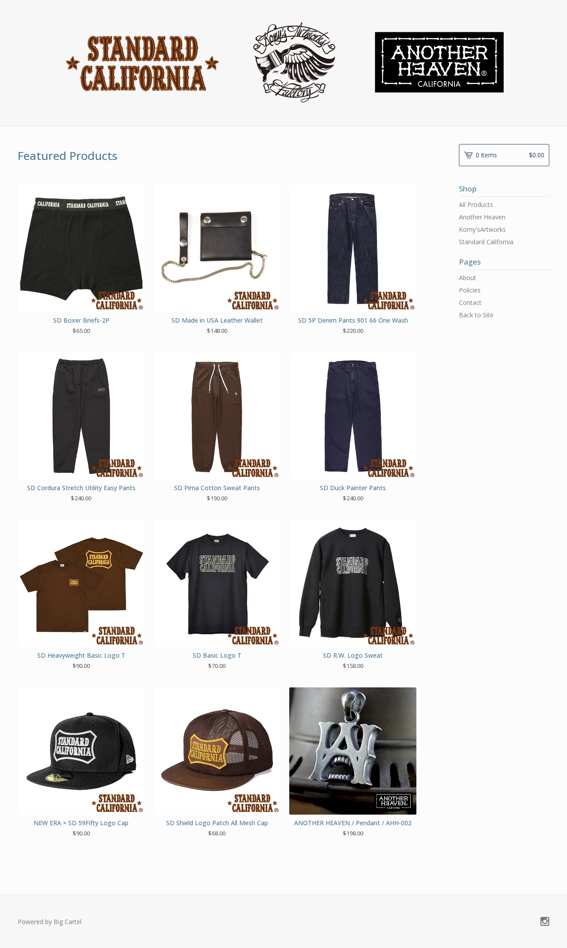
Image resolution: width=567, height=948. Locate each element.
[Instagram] (544, 922)
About (467, 277)
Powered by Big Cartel (50, 921)
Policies (470, 290)
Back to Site (476, 315)
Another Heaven (482, 217)
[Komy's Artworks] (284, 62)
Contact (470, 302)
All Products (476, 204)
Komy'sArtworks (482, 229)
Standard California (486, 242)
